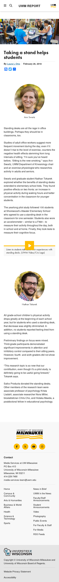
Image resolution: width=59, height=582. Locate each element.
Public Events (40, 520)
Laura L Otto (13, 63)
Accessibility (10, 577)
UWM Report (29, 6)
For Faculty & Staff (42, 525)
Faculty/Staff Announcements (41, 499)
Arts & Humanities (13, 500)
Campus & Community (9, 494)
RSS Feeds (39, 534)
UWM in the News (42, 493)
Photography (39, 516)
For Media (38, 529)
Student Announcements (41, 506)
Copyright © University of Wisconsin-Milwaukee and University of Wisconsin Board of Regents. (29, 561)
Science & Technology (9, 517)
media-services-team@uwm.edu (20, 479)
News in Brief (39, 488)
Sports (7, 523)
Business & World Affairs (12, 506)
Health (7, 511)
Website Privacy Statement (17, 571)
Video (36, 511)
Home (7, 488)
